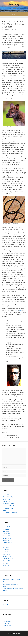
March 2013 (6, 554)
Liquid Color (6, 623)
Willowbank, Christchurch (11, 437)
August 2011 (7, 561)
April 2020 (6, 531)
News (4, 510)
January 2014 (7, 549)
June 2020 (6, 529)
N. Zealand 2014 (8, 508)
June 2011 (6, 565)
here (16, 310)
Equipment (7, 433)
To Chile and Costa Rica (10, 512)
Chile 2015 (6, 494)
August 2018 (7, 536)
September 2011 (8, 558)
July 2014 (6, 547)
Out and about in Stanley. (10, 584)
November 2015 (7, 540)
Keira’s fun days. (8, 582)
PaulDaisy (14, 4)
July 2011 (6, 563)
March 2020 (6, 533)
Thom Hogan (7, 625)
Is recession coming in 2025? (11, 579)
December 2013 (7, 552)
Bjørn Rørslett (7, 619)
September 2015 (8, 542)
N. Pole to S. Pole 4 (8, 503)
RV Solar (5, 604)
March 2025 (6, 527)
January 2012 (7, 556)
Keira (4, 586)
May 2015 (6, 545)
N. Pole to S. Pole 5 (8, 506)
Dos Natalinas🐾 (8, 497)
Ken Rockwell (7, 621)
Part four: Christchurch (10, 435)
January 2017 (7, 538)
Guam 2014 (6, 501)
